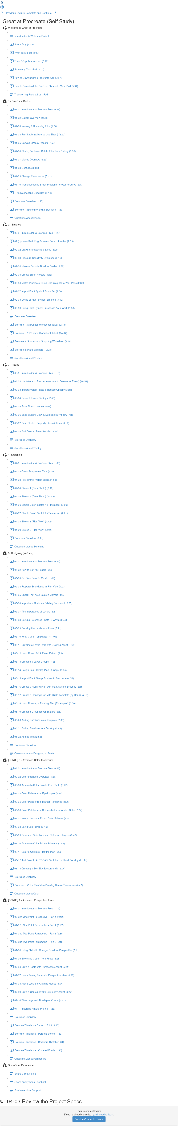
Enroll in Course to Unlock (89, 1119)
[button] (2, 3)
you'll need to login (103, 1114)
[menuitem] (2, 8)
